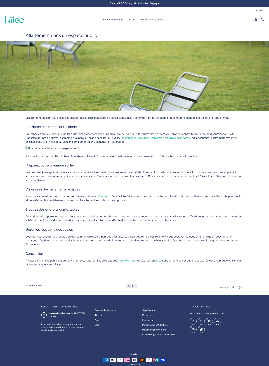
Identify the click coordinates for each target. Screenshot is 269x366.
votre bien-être (127, 260)
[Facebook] (193, 321)
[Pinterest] (201, 321)
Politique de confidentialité (155, 324)
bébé (158, 260)
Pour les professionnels (152, 19)
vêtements (104, 196)
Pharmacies (148, 315)
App (97, 319)
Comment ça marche (112, 19)
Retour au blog (36, 285)
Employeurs (148, 319)
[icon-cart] (262, 19)
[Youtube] (217, 321)
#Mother (131, 286)
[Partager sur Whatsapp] (240, 287)
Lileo (138, 364)
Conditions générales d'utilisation (158, 334)
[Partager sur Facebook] (233, 287)
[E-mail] (193, 329)
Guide (132, 19)
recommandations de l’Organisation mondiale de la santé (155, 137)
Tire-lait (98, 315)
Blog (97, 324)
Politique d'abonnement (154, 329)
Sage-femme (149, 310)
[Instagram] (209, 321)
